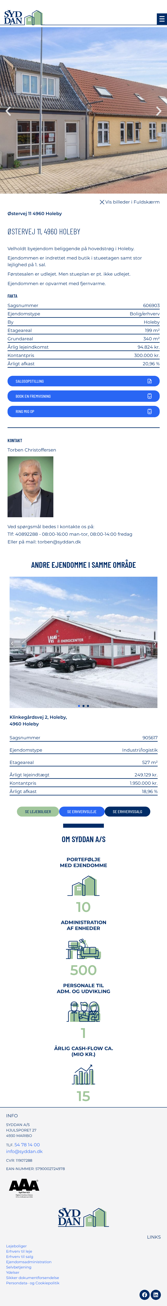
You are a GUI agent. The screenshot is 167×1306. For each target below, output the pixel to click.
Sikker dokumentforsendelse (32, 1278)
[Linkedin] (156, 1295)
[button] (162, 19)
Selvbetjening (18, 1267)
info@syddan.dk (24, 1151)
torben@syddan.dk (59, 542)
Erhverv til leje (19, 1251)
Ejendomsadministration (29, 1262)
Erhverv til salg (19, 1256)
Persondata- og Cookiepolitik (32, 1283)
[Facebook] (145, 1295)
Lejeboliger (16, 1246)
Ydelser (12, 1272)
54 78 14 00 (27, 1145)
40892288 (26, 534)
